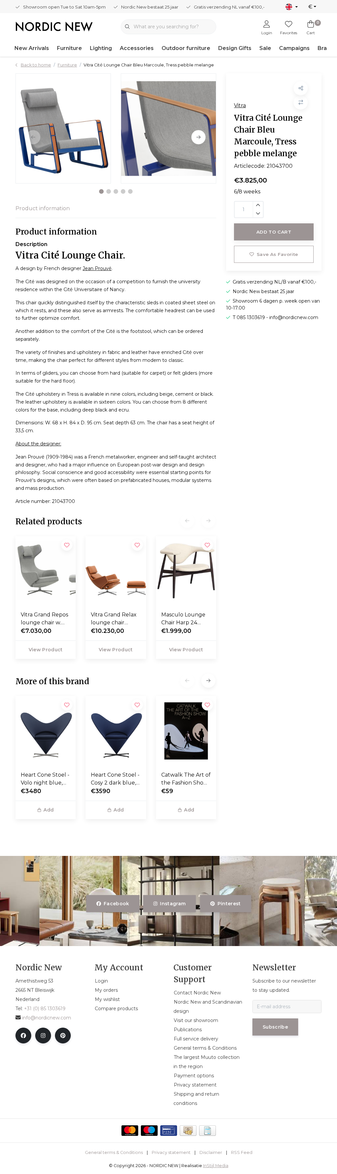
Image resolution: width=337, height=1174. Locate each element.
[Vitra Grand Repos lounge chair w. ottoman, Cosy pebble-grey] (45, 571)
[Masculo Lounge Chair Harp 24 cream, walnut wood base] (186, 571)
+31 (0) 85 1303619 (44, 1009)
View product (46, 650)
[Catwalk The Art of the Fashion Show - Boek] (186, 731)
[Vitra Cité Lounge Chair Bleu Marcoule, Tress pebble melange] (63, 128)
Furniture (69, 48)
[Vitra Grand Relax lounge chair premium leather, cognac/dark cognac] (116, 571)
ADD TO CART (273, 232)
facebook (116, 904)
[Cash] (188, 1130)
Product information (42, 208)
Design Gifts (234, 48)
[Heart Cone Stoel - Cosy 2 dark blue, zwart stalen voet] (116, 731)
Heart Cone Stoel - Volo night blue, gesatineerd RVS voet (45, 779)
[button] (101, 191)
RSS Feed (241, 1152)
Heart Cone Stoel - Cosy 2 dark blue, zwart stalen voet (115, 779)
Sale (265, 48)
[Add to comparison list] (301, 102)
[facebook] (23, 1035)
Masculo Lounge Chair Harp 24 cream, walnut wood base (183, 619)
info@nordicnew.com (46, 1018)
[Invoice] (207, 1130)
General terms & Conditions (114, 1152)
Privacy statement (171, 1152)
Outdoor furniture (186, 48)
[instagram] (43, 1035)
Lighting (101, 48)
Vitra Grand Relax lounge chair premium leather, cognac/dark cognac (114, 619)
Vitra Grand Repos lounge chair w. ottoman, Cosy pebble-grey (44, 619)
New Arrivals (31, 48)
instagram (173, 904)
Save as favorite (277, 254)
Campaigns (294, 48)
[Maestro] (149, 1130)
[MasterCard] (129, 1130)
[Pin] (168, 1130)
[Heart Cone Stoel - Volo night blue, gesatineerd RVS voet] (45, 731)
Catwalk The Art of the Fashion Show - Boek (186, 779)
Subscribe (275, 1027)
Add (48, 810)
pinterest (229, 904)
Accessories (137, 48)
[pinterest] (63, 1035)
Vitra (240, 105)
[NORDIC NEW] (54, 26)
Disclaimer (210, 1152)
